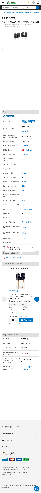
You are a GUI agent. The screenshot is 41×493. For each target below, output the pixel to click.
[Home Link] (14, 2)
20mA (24, 205)
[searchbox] (19, 7)
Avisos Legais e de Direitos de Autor (13, 469)
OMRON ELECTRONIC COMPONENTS (30, 122)
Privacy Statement (22, 472)
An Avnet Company (8, 485)
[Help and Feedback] (36, 488)
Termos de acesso (8, 467)
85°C (24, 233)
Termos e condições (8, 472)
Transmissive (26, 154)
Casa (3, 13)
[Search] (37, 7)
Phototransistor (27, 209)
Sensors (28, 13)
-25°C (24, 227)
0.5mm (24, 173)
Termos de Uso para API (23, 467)
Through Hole (26, 222)
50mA (24, 186)
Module (24, 182)
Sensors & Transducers (15, 13)
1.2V (23, 200)
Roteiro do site (6, 474)
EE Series (25, 146)
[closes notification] (32, 247)
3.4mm (24, 159)
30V (23, 195)
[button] (3, 2)
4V (23, 190)
